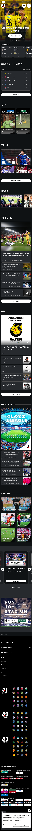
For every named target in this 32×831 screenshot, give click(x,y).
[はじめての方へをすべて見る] (16, 429)
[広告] (16, 612)
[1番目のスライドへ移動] (13, 40)
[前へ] (2, 569)
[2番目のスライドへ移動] (14, 40)
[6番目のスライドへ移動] (18, 587)
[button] (24, 5)
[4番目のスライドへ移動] (18, 40)
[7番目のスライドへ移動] (19, 587)
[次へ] (29, 569)
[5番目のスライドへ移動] (17, 587)
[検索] (29, 5)
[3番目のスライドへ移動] (15, 40)
